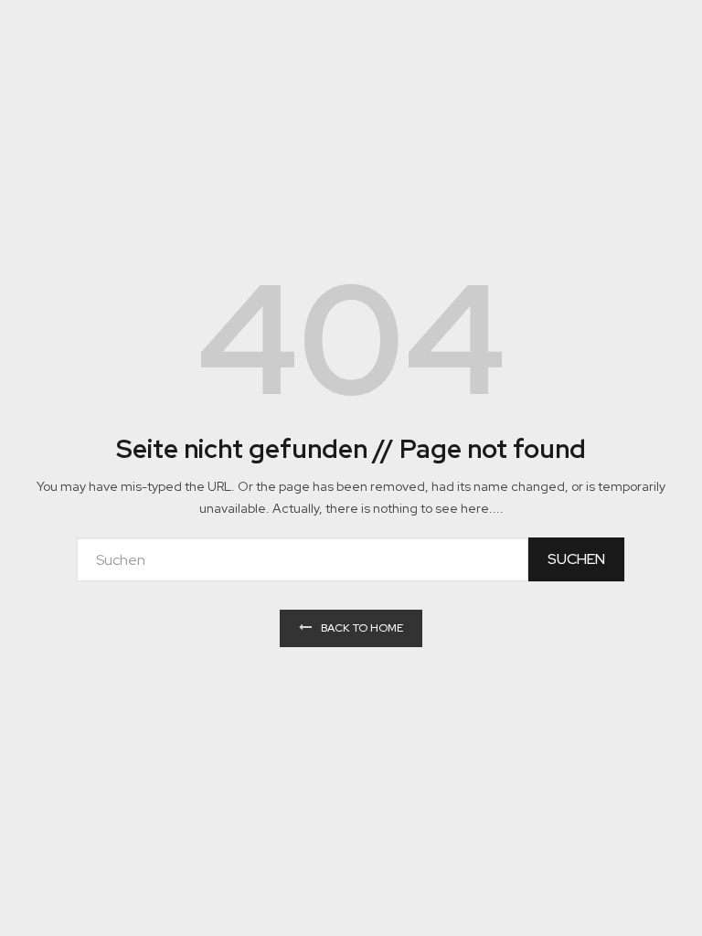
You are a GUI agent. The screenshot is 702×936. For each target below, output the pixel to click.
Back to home (362, 628)
